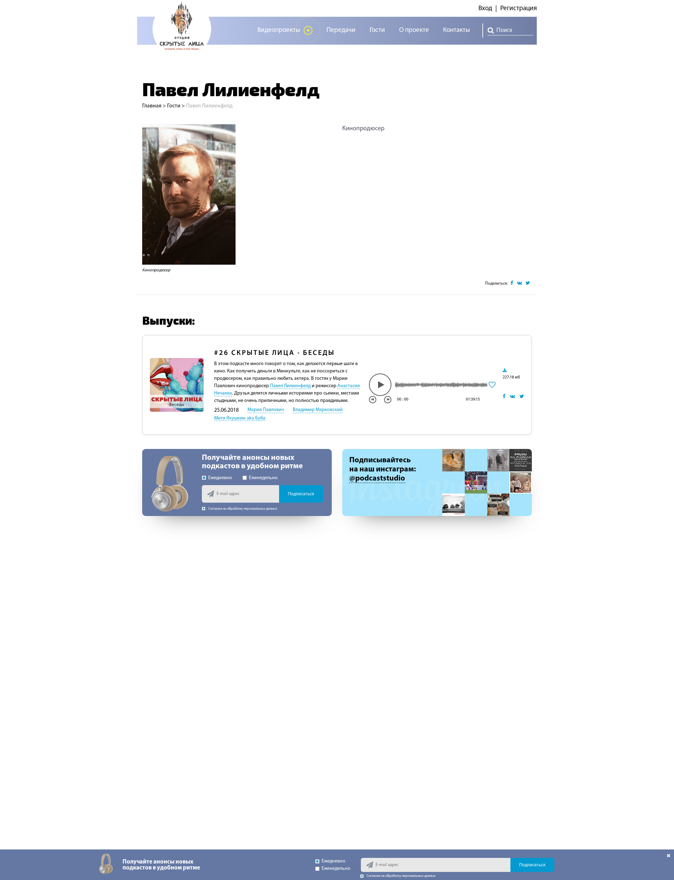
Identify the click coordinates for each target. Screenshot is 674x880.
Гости (377, 30)
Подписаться (301, 493)
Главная (151, 106)
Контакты (456, 30)
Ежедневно (220, 478)
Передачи (341, 30)
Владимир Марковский (318, 409)
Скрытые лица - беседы (274, 353)
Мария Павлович (265, 409)
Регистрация (518, 8)
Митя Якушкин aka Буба (239, 418)
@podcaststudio (377, 479)
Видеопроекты (278, 30)
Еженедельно (263, 478)
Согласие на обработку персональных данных (242, 509)
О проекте (414, 30)
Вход (485, 8)
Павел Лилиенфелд (290, 386)
